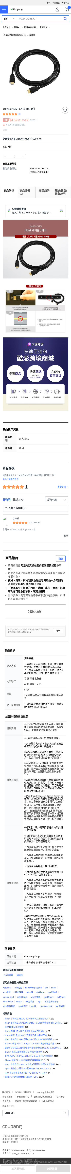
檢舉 (58, 631)
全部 (6, 19)
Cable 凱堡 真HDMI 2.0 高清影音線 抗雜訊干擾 (26, 1035)
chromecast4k (46, 1006)
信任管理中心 (23, 1096)
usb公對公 (60, 1006)
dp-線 (33, 1006)
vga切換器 (35, 997)
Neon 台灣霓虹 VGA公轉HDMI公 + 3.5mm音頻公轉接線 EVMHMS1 (34, 1023)
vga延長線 (52, 992)
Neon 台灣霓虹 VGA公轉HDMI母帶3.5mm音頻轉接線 (28, 1039)
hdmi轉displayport (33, 988)
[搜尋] (65, 18)
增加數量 (5, 156)
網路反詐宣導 (8, 1105)
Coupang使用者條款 (45, 1092)
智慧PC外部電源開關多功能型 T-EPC (21, 1077)
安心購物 (60, 1096)
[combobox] (56, 499)
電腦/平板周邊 (30, 27)
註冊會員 (56, 3)
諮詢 (60, 558)
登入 (49, 3)
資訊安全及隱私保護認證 (26, 1101)
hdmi (53, 988)
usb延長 (18, 988)
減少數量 (23, 156)
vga (39, 1002)
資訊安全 (6, 1101)
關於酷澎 (6, 1092)
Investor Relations (23, 1092)
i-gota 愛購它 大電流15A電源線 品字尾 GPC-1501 (27, 1068)
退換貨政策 (7, 1096)
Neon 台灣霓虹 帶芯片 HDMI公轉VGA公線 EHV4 (26, 1019)
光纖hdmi (7, 988)
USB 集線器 (8, 975)
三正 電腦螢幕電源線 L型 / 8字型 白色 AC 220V (26, 1073)
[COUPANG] (12, 1128)
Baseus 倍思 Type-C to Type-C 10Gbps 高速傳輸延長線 (29, 1044)
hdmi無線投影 (9, 1006)
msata (19, 1002)
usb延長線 (29, 1002)
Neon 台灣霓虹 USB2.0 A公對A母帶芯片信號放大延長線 (30, 1064)
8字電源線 (18, 992)
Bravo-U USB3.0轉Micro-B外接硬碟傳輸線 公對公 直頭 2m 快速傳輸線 (34, 1048)
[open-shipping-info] (34, 139)
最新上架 (18, 499)
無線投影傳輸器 (51, 1002)
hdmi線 (30, 992)
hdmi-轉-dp (8, 1002)
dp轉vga (40, 992)
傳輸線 (32, 35)
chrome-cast (8, 997)
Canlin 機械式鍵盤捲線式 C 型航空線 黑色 (23, 1052)
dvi (46, 988)
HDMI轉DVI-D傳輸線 (14, 1027)
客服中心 (65, 3)
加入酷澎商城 (48, 1101)
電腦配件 (43, 27)
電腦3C (17, 27)
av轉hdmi (61, 997)
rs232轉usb (22, 997)
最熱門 (7, 499)
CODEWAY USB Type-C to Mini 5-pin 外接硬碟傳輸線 (29, 1056)
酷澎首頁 (7, 27)
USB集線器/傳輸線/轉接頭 (14, 35)
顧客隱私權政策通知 (43, 1096)
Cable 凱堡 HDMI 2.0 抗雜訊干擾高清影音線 (24, 1031)
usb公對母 (23, 1006)
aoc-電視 (7, 992)
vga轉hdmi (48, 997)
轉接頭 (20, 975)
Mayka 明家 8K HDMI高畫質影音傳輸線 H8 (24, 1060)
